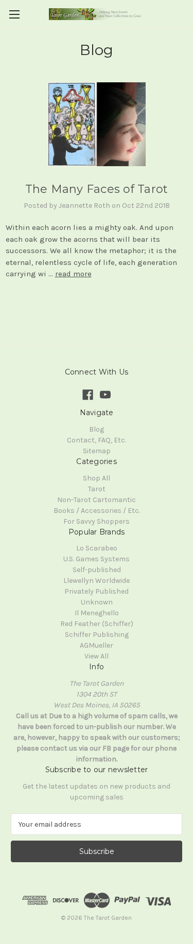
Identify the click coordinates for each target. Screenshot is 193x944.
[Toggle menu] (14, 14)
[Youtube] (105, 394)
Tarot (97, 489)
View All (96, 656)
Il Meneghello (97, 613)
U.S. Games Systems (96, 559)
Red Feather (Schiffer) (96, 623)
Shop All (96, 478)
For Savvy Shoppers (96, 521)
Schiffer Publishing (97, 634)
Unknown (97, 602)
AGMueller (96, 645)
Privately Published (96, 591)
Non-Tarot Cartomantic (96, 499)
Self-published (97, 569)
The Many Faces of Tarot (96, 189)
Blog (96, 429)
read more (73, 273)
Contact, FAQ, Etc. (96, 440)
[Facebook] (87, 394)
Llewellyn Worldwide (96, 580)
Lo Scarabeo (96, 548)
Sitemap (97, 451)
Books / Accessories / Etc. (97, 510)
